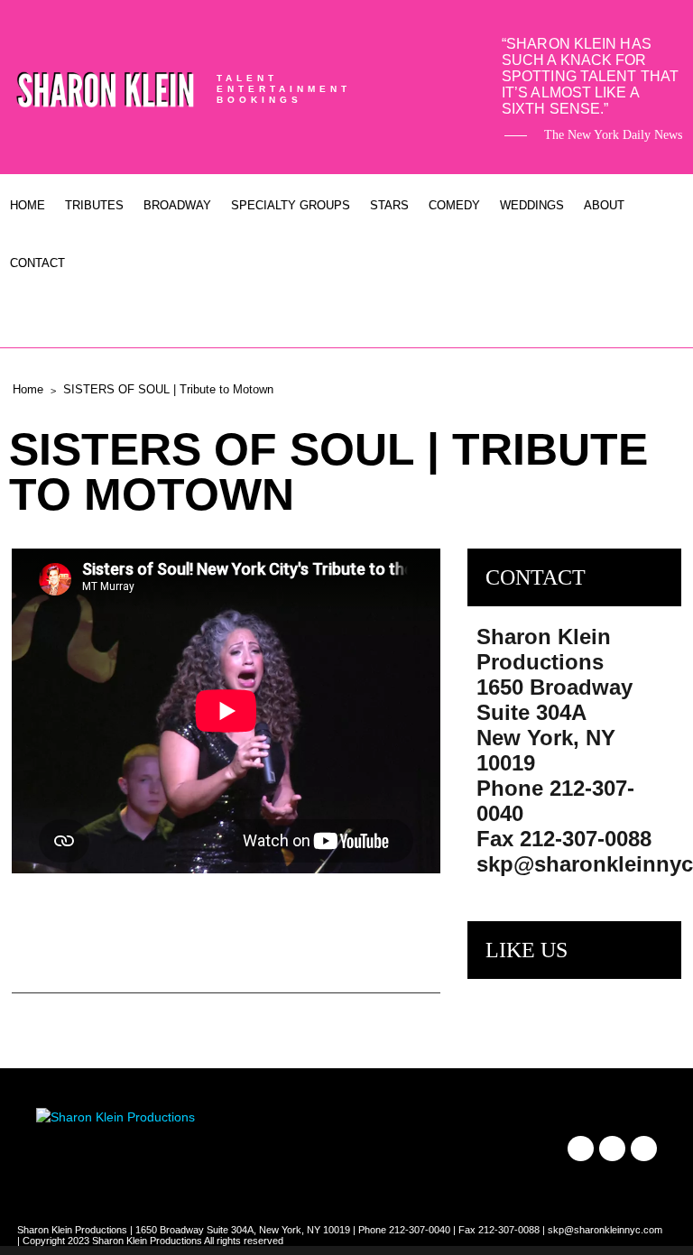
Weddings (532, 205)
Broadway (177, 205)
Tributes (94, 205)
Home (27, 205)
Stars (389, 205)
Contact (37, 263)
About (604, 205)
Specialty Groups (290, 205)
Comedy (454, 205)
